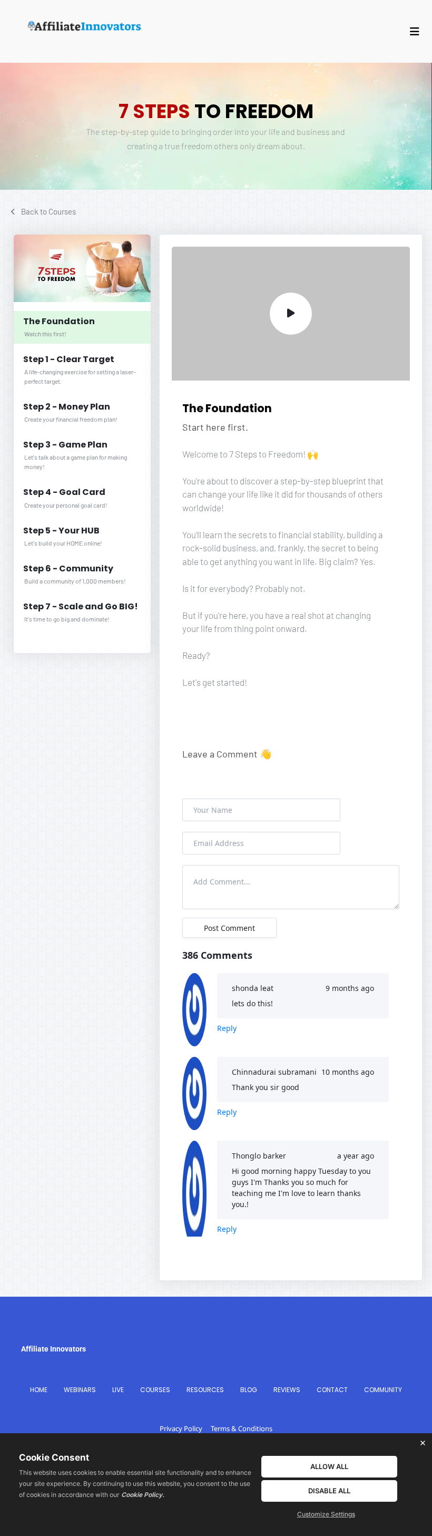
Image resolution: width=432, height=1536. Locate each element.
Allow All (329, 1466)
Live (118, 1389)
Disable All (329, 1490)
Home (38, 1389)
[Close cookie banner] (422, 1442)
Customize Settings (326, 1514)
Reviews (286, 1389)
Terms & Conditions (241, 1428)
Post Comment (229, 928)
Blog (248, 1389)
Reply (227, 1028)
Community (383, 1389)
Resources (205, 1389)
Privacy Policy (181, 1428)
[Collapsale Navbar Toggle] (415, 32)
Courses (155, 1389)
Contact (332, 1389)
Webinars (80, 1389)
